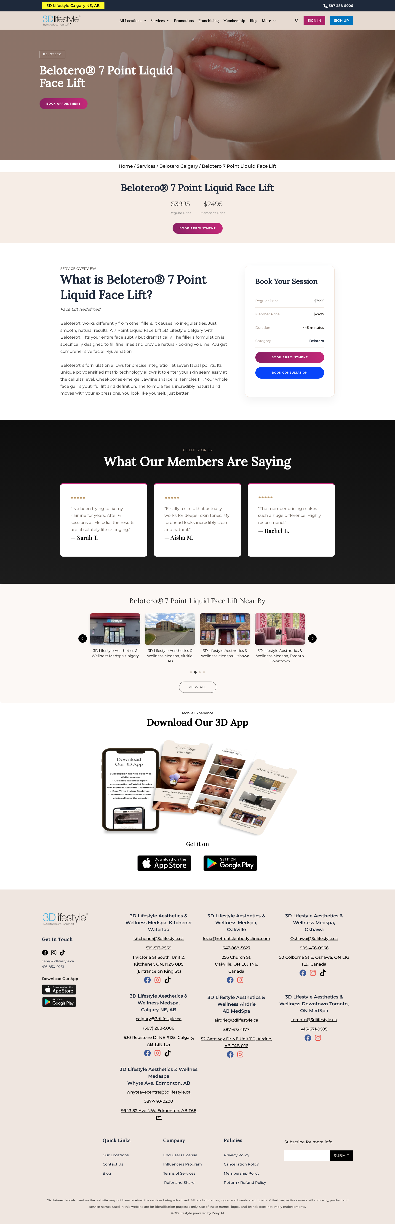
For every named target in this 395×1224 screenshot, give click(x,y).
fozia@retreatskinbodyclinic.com (236, 938)
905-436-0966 (314, 948)
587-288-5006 (340, 5)
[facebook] (46, 953)
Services (146, 166)
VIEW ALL (197, 687)
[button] (143, 20)
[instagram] (55, 953)
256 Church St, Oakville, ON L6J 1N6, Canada (236, 964)
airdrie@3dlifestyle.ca (236, 1020)
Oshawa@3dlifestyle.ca (314, 938)
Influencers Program (182, 1164)
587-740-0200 (158, 1101)
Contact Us (113, 1164)
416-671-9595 (314, 1029)
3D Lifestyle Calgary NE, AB (73, 5)
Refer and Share (179, 1182)
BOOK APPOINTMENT (63, 103)
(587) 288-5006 (158, 1028)
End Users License (180, 1155)
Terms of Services (179, 1173)
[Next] (312, 638)
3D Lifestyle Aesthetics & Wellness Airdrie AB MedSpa (236, 1004)
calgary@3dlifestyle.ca (158, 1018)
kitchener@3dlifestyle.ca (158, 938)
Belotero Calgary (178, 166)
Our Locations (116, 1155)
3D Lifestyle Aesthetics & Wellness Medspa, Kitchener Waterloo (158, 922)
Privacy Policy (236, 1155)
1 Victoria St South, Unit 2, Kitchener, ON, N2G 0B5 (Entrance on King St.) (159, 964)
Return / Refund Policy (245, 1182)
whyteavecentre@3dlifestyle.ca (159, 1092)
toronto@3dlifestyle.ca (314, 1019)
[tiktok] (63, 953)
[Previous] (82, 638)
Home (126, 166)
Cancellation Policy (241, 1164)
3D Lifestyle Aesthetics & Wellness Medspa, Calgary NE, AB (158, 1002)
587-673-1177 (236, 1029)
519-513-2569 (158, 948)
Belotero (52, 54)
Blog (107, 1173)
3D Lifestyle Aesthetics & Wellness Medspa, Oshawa (314, 922)
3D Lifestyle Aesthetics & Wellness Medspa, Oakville (236, 922)
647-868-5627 (236, 948)
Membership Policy (241, 1173)
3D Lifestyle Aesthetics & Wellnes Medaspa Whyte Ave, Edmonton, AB (159, 1076)
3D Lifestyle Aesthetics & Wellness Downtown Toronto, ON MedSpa (314, 1003)
